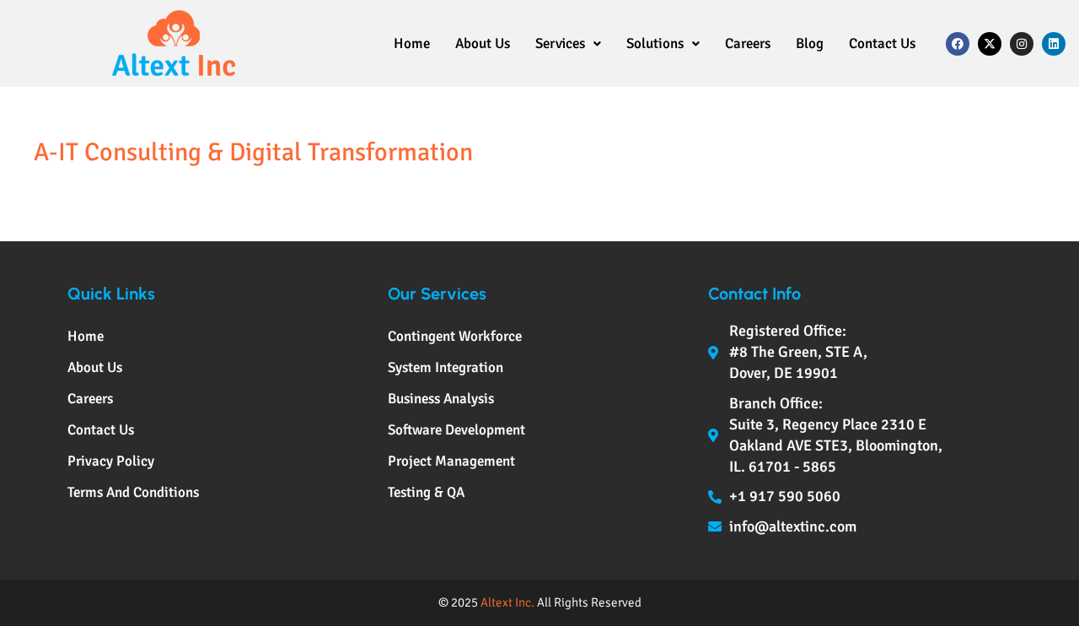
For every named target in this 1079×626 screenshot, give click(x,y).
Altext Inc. (507, 602)
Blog (810, 43)
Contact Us (882, 43)
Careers (747, 43)
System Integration (445, 367)
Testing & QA (426, 492)
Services (560, 43)
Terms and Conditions (133, 492)
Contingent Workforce (455, 336)
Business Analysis (441, 398)
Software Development (456, 430)
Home (412, 43)
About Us (482, 43)
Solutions (655, 43)
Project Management (451, 461)
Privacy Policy (110, 461)
